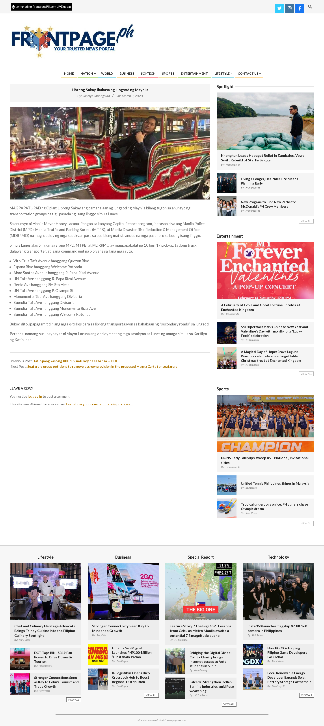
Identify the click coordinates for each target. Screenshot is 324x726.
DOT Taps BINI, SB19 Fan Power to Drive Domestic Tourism (53, 657)
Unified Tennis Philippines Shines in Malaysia (275, 483)
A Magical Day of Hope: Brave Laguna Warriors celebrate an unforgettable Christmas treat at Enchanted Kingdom (271, 356)
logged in (35, 396)
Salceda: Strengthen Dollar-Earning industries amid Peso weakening (212, 686)
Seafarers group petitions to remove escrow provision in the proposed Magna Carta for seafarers (102, 366)
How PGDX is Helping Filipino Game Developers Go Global (287, 652)
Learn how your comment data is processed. (99, 404)
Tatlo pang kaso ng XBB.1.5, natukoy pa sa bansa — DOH (75, 361)
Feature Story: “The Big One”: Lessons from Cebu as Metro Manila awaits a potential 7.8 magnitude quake (200, 630)
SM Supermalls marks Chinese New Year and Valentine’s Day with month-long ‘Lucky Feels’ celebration (274, 331)
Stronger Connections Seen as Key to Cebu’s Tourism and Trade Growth (56, 682)
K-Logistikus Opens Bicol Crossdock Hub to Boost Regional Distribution (131, 677)
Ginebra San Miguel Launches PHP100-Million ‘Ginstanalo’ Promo (132, 652)
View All (306, 221)
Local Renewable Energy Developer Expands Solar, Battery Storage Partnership (289, 677)
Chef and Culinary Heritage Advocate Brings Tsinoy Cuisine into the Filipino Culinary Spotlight (44, 630)
